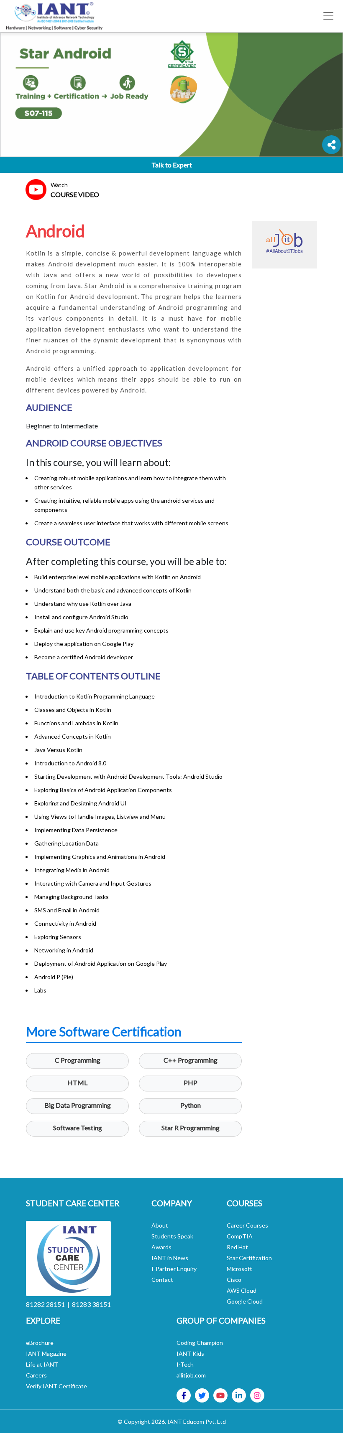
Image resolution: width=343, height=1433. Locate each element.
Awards (161, 1247)
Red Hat (237, 1247)
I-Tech (185, 1364)
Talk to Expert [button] (171, 165)
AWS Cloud (241, 1290)
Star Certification (249, 1257)
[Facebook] (184, 1395)
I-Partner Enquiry (174, 1268)
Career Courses (247, 1225)
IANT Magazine (46, 1353)
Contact (162, 1279)
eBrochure (40, 1342)
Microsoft (239, 1268)
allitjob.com (191, 1375)
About (159, 1225)
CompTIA (240, 1236)
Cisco (234, 1279)
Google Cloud (245, 1301)
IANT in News (169, 1257)
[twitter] (202, 1395)
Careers (36, 1375)
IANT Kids (190, 1353)
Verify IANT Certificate (56, 1386)
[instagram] (257, 1395)
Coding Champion (200, 1342)
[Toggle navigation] (328, 16)
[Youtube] (220, 1395)
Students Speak (172, 1236)
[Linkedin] (238, 1395)
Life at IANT (42, 1364)
